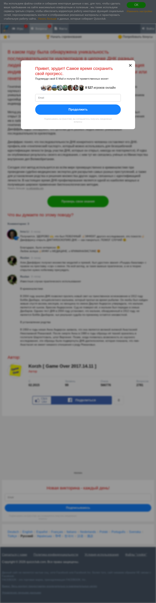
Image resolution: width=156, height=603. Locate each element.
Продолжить (78, 109)
